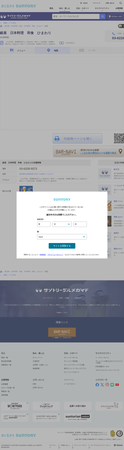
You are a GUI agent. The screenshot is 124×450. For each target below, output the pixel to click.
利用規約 (43, 255)
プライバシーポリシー (55, 255)
